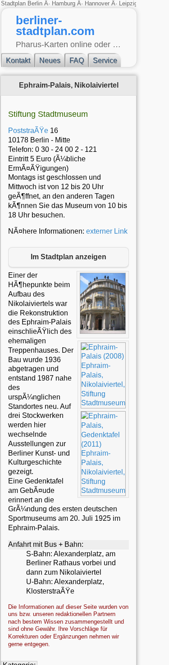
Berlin (35, 3)
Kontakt (18, 60)
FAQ (76, 60)
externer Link (107, 231)
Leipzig (128, 3)
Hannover (97, 3)
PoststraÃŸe (28, 130)
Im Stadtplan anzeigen (68, 257)
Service (105, 60)
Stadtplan (14, 3)
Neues (49, 60)
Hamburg (63, 3)
